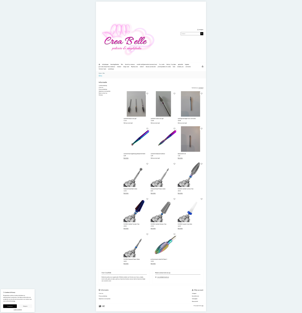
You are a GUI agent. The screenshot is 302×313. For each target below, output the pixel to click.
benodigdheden (114, 64)
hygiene (187, 64)
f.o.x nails (161, 64)
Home (100, 73)
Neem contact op (103, 93)
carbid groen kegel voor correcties (187, 118)
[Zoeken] (201, 33)
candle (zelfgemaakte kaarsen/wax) (147, 64)
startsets (188, 66)
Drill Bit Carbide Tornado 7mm (131, 224)
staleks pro (180, 66)
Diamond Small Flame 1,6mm (158, 188)
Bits (122, 64)
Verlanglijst (194, 298)
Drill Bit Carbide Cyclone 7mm (185, 188)
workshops (111, 69)
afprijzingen (105, 64)
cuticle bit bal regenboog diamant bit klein (134, 153)
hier (14, 301)
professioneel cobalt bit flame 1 (159, 259)
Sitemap (101, 95)
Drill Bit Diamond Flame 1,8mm (132, 259)
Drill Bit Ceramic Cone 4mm (185, 224)
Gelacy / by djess (171, 64)
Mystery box (134, 66)
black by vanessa (130, 64)
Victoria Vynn (102, 69)
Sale (174, 66)
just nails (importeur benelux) (107, 66)
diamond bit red (182, 153)
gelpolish (180, 64)
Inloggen (194, 293)
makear (119, 66)
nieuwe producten (151, 66)
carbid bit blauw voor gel (130, 118)
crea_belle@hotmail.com (163, 277)
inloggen (201, 29)
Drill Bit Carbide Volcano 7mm (158, 224)
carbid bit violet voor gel (157, 118)
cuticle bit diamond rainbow (158, 153)
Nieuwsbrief (195, 301)
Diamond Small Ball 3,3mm (130, 188)
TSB (202, 305)
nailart (142, 66)
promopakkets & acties (164, 66)
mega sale (126, 66)
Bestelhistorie (195, 296)
